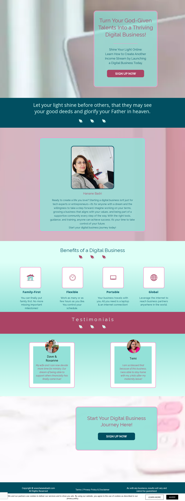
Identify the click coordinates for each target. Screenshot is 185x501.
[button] (125, 73)
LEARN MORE (154, 497)
